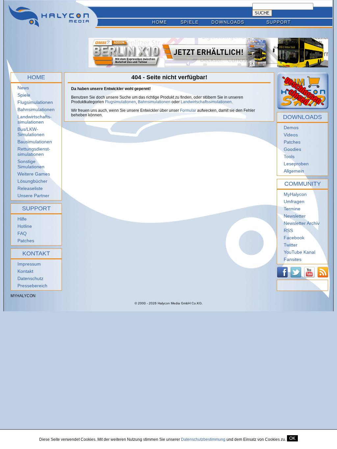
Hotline (24, 226)
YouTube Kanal (299, 252)
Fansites (292, 259)
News (23, 87)
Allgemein (294, 171)
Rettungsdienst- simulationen (33, 151)
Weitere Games (33, 174)
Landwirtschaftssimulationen (206, 102)
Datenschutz (30, 278)
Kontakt (25, 271)
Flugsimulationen (35, 102)
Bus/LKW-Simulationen (30, 132)
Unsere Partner (33, 195)
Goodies (292, 149)
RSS (288, 230)
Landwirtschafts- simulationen (34, 119)
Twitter (291, 245)
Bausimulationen (34, 141)
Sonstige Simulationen (30, 164)
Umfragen (294, 201)
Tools (289, 156)
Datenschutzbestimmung (203, 439)
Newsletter (295, 216)
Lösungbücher (32, 181)
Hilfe (22, 219)
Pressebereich (32, 285)
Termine (292, 208)
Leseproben (296, 163)
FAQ (22, 233)
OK (292, 438)
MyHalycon (295, 194)
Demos (291, 127)
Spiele (23, 95)
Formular (188, 110)
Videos (291, 134)
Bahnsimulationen (36, 109)
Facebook (294, 237)
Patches (25, 240)
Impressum (29, 264)
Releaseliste (30, 188)
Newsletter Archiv (302, 223)
